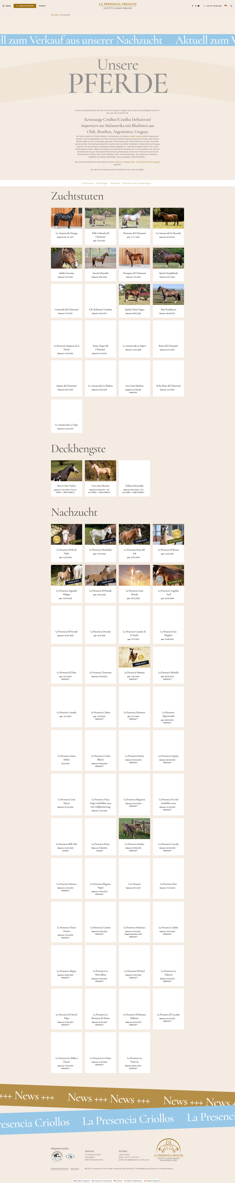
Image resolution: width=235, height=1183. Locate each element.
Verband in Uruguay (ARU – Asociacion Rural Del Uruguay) (137, 162)
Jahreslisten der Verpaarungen (137, 183)
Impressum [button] (74, 1169)
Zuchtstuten (87, 183)
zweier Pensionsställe (138, 136)
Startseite (55, 15)
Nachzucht (115, 183)
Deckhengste (102, 183)
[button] (7, 6)
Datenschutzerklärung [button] (59, 1169)
